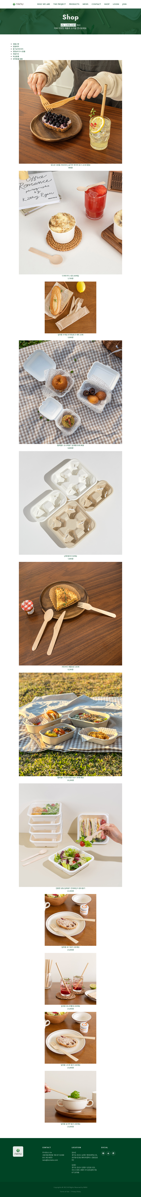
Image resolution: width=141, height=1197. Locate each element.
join (124, 4)
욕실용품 (16, 56)
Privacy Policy (76, 1191)
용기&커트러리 (18, 49)
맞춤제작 (16, 46)
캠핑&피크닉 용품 (19, 51)
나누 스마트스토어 (68, 25)
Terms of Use (64, 1191)
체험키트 (16, 54)
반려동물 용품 (18, 59)
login (116, 4)
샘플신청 (16, 44)
